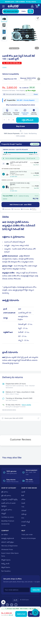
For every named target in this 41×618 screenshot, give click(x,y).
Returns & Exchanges (28, 538)
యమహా (23, 510)
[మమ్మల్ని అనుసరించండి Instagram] (7, 604)
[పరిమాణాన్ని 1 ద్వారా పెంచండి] (13, 119)
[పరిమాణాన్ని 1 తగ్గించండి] (4, 119)
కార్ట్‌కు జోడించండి (27, 120)
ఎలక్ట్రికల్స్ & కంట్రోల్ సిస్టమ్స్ (9, 499)
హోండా (23, 499)
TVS (22, 507)
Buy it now (20, 126)
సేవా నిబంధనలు (6, 571)
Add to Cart (21, 614)
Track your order (27, 534)
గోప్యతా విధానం (5, 560)
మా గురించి (4, 534)
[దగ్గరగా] (36, 11)
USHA (4, 67)
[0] (36, 6)
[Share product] (38, 18)
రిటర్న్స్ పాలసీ (5, 563)
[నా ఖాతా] (32, 6)
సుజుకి (23, 503)
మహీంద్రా (24, 514)
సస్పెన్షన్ (3, 513)
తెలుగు (15, 600)
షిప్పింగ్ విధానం (5, 567)
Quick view (14, 176)
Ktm (22, 518)
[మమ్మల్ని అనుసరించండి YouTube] (16, 604)
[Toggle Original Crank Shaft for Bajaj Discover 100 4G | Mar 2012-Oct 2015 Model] (3, 174)
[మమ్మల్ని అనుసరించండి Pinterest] (11, 604)
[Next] (38, 79)
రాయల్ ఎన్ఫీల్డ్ (25, 522)
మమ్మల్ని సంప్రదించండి (7, 538)
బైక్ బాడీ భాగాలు (6, 495)
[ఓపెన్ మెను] (3, 6)
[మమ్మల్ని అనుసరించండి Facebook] (3, 604)
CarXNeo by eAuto (7, 517)
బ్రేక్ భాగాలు (4, 492)
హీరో (22, 495)
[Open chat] (35, 612)
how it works (26, 405)
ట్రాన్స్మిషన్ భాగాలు (6, 510)
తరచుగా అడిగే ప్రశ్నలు (7, 542)
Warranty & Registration (9, 546)
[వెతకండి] (30, 11)
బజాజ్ (23, 492)
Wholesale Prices (7, 549)
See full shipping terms (9, 410)
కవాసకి (23, 525)
